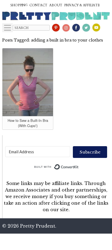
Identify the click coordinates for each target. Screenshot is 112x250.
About (55, 5)
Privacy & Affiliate (82, 5)
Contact (38, 5)
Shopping (18, 5)
